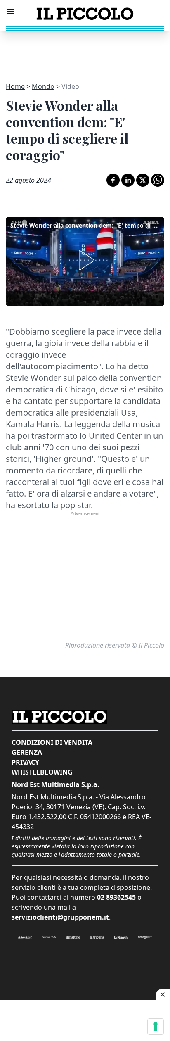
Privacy (25, 762)
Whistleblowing (42, 772)
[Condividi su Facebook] (113, 180)
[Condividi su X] (142, 180)
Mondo (43, 86)
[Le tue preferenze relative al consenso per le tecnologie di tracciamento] (155, 1026)
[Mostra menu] (11, 12)
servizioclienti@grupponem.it (60, 917)
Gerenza (27, 752)
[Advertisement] (85, 51)
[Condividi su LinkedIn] (128, 180)
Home (15, 86)
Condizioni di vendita (52, 742)
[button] (85, 260)
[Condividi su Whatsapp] (157, 180)
